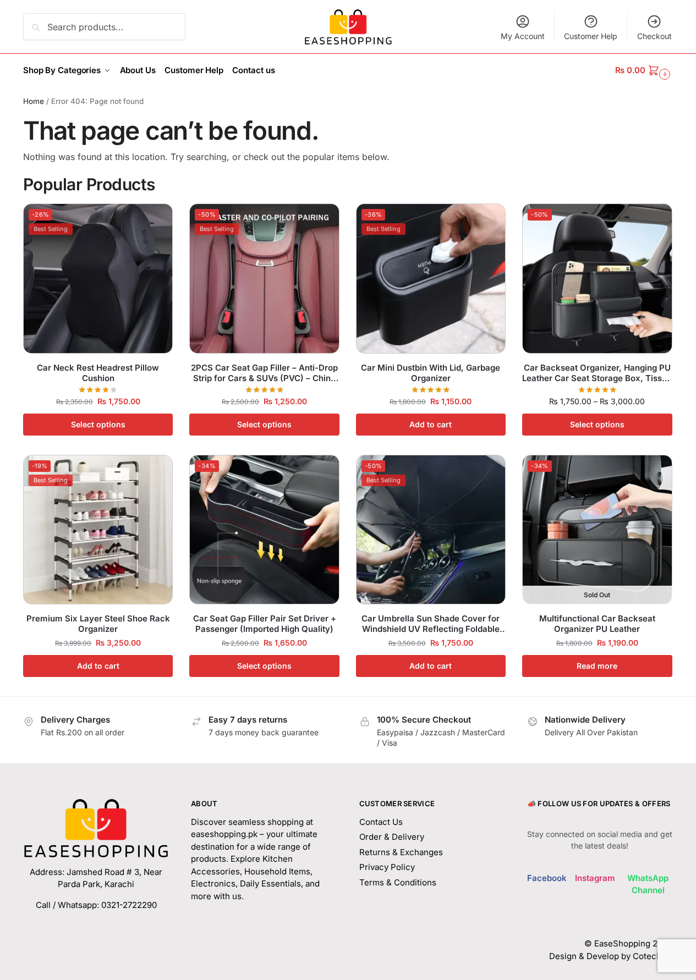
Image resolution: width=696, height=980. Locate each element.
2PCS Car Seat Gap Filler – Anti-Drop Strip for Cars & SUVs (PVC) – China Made (264, 373)
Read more (597, 665)
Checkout (654, 36)
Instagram (595, 878)
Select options (98, 424)
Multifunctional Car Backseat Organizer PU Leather (597, 624)
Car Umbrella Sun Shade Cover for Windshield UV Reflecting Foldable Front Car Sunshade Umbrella (430, 624)
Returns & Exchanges (401, 852)
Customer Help (590, 36)
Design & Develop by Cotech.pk (611, 956)
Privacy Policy (387, 867)
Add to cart (430, 424)
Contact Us (381, 822)
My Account (523, 36)
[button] (644, 70)
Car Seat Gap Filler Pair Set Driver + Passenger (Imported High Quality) (264, 624)
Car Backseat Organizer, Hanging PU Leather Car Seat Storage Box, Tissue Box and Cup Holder (597, 373)
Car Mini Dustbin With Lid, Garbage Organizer (430, 373)
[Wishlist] (156, 220)
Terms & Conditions (397, 882)
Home (33, 101)
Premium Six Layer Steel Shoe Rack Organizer (98, 624)
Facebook (547, 878)
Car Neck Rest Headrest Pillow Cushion (98, 373)
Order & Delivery (391, 837)
